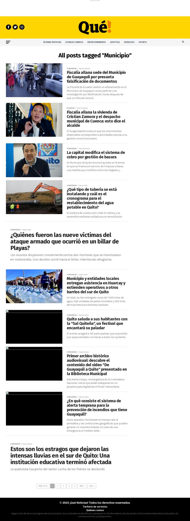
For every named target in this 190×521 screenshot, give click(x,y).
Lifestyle (115, 42)
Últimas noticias (52, 42)
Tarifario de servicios (95, 506)
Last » (91, 486)
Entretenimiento (96, 42)
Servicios (129, 42)
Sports (143, 42)
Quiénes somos (95, 510)
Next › (82, 486)
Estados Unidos (74, 42)
